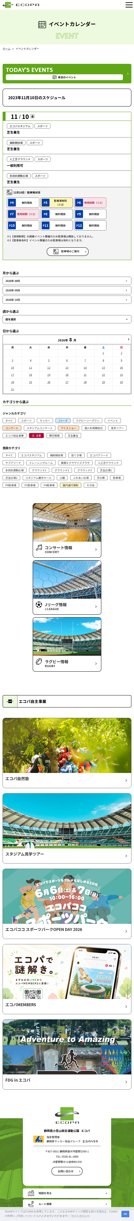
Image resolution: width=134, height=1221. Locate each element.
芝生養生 (73, 435)
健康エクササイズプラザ (75, 463)
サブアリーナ (13, 463)
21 (85, 375)
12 (48, 368)
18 (30, 375)
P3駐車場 (30, 485)
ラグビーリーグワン (87, 420)
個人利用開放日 (93, 428)
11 (30, 368)
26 (48, 382)
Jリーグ (63, 420)
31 (12, 389)
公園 (62, 478)
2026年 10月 (12, 300)
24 (12, 382)
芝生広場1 (106, 470)
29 (103, 382)
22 (103, 375)
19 (48, 375)
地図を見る (45, 1193)
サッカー (45, 420)
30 (121, 382)
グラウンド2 (62, 470)
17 (12, 375)
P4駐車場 (49, 485)
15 (103, 368)
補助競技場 (56, 455)
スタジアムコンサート (40, 428)
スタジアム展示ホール (38, 478)
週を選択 (10, 319)
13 (67, 368)
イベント (113, 420)
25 (30, 382)
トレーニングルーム (41, 463)
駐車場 (117, 478)
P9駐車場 (10, 485)
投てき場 (76, 455)
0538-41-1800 (70, 1156)
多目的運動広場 (14, 470)
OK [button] (125, 1214)
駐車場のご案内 (70, 251)
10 (12, 368)
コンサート (11, 428)
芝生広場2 (11, 478)
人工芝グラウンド (108, 463)
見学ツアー (117, 428)
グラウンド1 (39, 470)
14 (85, 368)
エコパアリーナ (99, 455)
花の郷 (101, 478)
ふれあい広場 (81, 478)
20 (67, 375)
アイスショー (68, 428)
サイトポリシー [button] (80, 1215)
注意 (38, 435)
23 (121, 375)
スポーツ (26, 420)
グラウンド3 (84, 470)
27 (67, 382)
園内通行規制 (70, 485)
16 (121, 368)
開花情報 (54, 435)
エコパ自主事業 (14, 435)
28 (85, 382)
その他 (90, 485)
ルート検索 (45, 1204)
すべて (9, 420)
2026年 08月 (12, 281)
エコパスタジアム (31, 455)
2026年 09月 (12, 290)
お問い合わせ (66, 1171)
